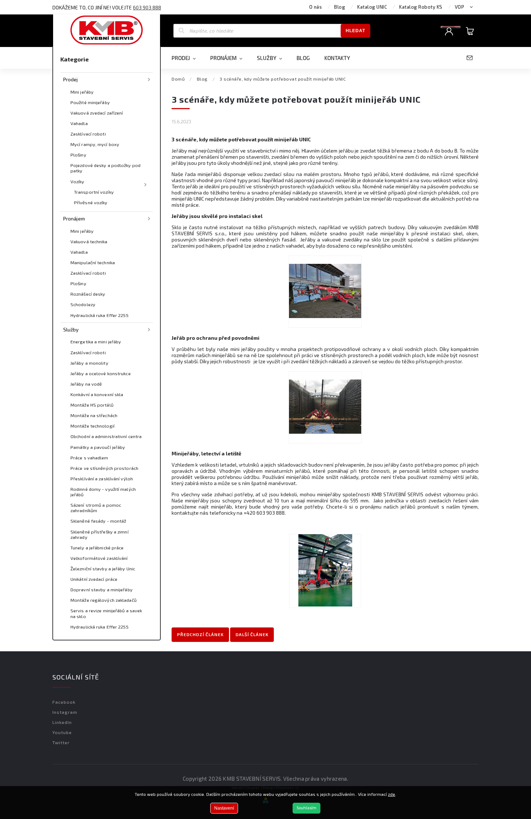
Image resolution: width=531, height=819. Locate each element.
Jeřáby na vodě (86, 384)
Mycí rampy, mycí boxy (94, 144)
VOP (460, 7)
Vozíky (77, 181)
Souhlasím (306, 808)
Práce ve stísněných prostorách (104, 468)
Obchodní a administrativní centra (106, 436)
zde (391, 794)
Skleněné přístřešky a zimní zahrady (99, 534)
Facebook (63, 702)
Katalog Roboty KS (420, 7)
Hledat (355, 30)
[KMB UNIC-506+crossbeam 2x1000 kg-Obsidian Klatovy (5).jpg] (325, 291)
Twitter (61, 742)
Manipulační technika (92, 262)
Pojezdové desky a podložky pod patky (105, 167)
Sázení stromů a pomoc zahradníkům (95, 507)
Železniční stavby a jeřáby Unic (102, 568)
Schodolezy (82, 304)
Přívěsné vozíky (91, 202)
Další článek (252, 634)
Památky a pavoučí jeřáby (97, 447)
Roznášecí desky (87, 294)
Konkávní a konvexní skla (96, 394)
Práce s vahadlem (89, 457)
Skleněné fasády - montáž (98, 521)
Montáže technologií (92, 426)
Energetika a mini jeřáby (95, 341)
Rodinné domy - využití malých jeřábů (103, 491)
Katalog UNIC (372, 7)
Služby (71, 329)
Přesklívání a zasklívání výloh (101, 478)
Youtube (62, 732)
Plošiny (78, 155)
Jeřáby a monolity (89, 363)
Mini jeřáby (82, 92)
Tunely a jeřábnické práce (97, 547)
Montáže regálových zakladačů (103, 600)
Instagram (64, 712)
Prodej (70, 79)
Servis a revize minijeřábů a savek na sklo (106, 613)
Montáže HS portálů (91, 405)
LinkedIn (62, 722)
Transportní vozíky (94, 192)
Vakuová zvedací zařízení (96, 113)
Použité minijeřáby (90, 102)
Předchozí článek (200, 634)
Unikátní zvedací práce (93, 579)
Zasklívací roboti (88, 134)
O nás (315, 7)
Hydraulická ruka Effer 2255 (99, 315)
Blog (339, 7)
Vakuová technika (89, 241)
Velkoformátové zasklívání (99, 558)
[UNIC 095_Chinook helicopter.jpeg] (325, 571)
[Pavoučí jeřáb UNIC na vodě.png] (325, 407)
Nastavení (224, 808)
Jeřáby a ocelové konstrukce (100, 373)
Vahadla (79, 123)
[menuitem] (187, 58)
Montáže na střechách (93, 415)
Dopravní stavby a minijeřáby (101, 589)
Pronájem (74, 218)
